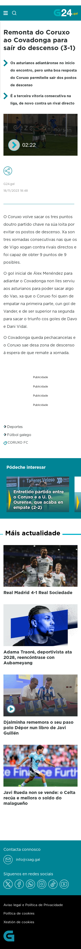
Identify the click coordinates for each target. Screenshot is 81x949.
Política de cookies (18, 913)
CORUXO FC (18, 442)
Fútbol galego (19, 434)
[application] (40, 135)
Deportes (15, 426)
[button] (14, 145)
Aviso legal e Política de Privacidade (33, 905)
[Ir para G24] (66, 12)
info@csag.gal (28, 860)
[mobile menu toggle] (5, 13)
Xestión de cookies (18, 922)
